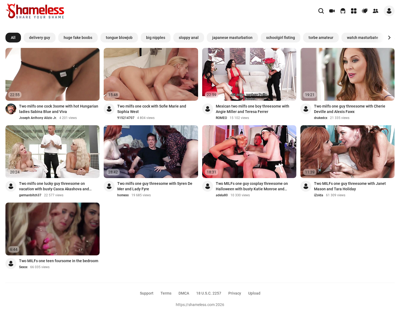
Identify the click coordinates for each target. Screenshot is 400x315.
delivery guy (39, 37)
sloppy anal (189, 37)
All (13, 37)
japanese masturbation (232, 37)
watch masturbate (362, 37)
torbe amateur (321, 37)
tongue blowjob (119, 37)
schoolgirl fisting (280, 37)
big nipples (155, 37)
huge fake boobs (78, 37)
